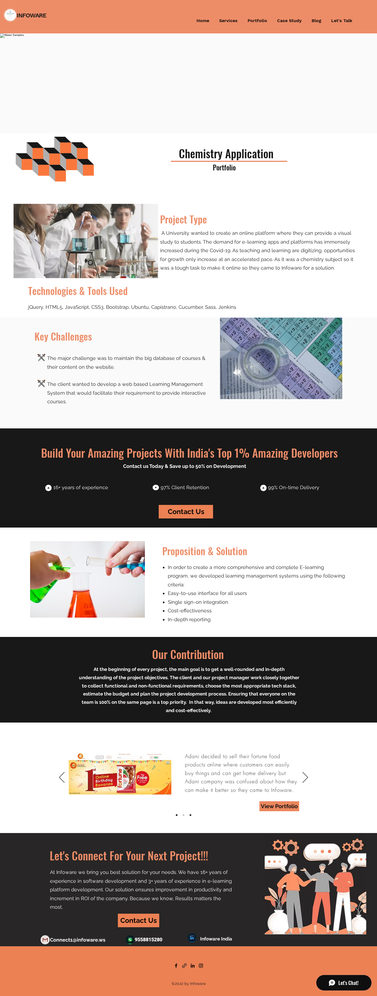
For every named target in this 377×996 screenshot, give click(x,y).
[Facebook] (176, 965)
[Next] (305, 778)
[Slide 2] (183, 815)
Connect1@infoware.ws (77, 940)
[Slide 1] (176, 815)
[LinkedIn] (192, 965)
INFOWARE (31, 15)
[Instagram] (201, 965)
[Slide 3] (190, 815)
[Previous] (62, 778)
